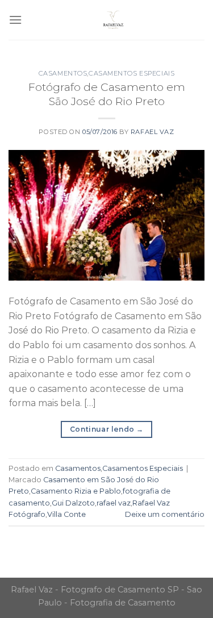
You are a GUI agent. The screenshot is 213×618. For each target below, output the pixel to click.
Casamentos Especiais (131, 73)
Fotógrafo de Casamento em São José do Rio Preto (106, 94)
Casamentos (63, 73)
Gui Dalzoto (73, 503)
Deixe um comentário (164, 514)
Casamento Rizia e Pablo (76, 491)
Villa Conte (66, 514)
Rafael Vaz (152, 132)
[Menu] (15, 20)
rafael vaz (114, 503)
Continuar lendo (106, 429)
